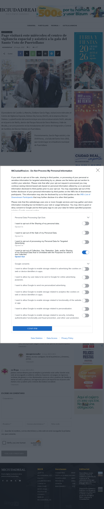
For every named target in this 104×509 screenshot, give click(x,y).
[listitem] (52, 217)
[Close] (98, 171)
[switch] (85, 223)
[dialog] (52, 254)
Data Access (52, 338)
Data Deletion (37, 338)
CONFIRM (32, 329)
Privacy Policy (67, 338)
